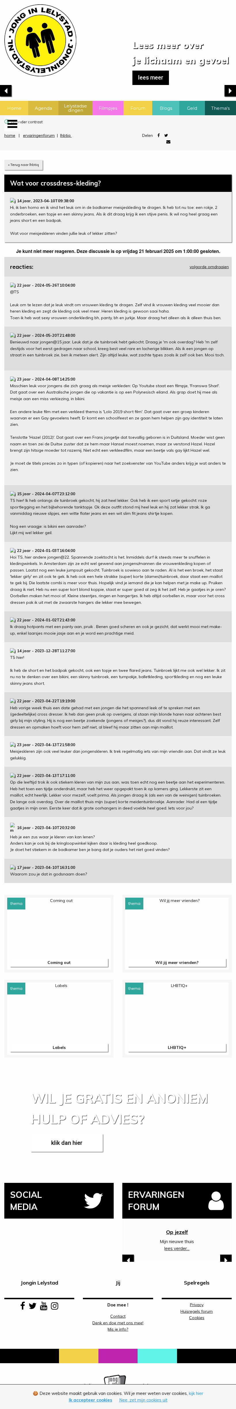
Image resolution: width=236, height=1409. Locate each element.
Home (14, 108)
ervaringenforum (39, 135)
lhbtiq (66, 135)
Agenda (43, 108)
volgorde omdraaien (209, 266)
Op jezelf (177, 1232)
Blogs (166, 108)
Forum (137, 108)
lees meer (150, 77)
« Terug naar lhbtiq (23, 164)
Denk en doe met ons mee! (117, 1322)
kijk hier (196, 1393)
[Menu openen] (12, 124)
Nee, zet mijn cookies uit (143, 1400)
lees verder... (176, 1248)
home (9, 135)
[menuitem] (14, 108)
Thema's (220, 108)
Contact (117, 1316)
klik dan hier (66, 1142)
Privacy (196, 1304)
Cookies (196, 1317)
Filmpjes (108, 108)
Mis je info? (118, 1329)
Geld (192, 108)
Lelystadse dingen (75, 108)
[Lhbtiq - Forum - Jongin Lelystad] (38, 37)
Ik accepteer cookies (90, 1400)
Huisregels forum (196, 1311)
